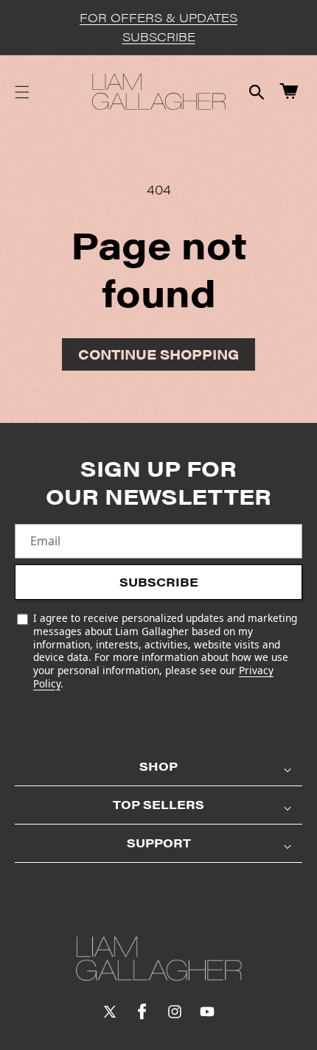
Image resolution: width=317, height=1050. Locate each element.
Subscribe (158, 581)
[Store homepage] (159, 959)
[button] (22, 92)
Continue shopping (158, 354)
